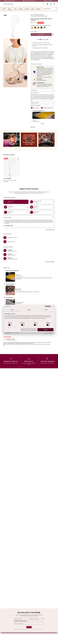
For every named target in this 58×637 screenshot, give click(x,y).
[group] (29, 169)
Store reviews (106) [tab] (15, 332)
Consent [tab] (12, 309)
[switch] (22, 325)
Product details (34, 90)
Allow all (45, 329)
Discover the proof (9, 225)
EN (43, 4)
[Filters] (46, 333)
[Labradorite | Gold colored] (38, 27)
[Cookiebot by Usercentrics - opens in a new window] (46, 306)
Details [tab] (29, 309)
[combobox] (48, 8)
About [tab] (46, 309)
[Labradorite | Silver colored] (44, 27)
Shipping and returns (35, 102)
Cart (54, 4)
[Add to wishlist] (53, 34)
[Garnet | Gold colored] (35, 27)
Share (33, 126)
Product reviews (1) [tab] (7, 332)
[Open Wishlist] (51, 3)
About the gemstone (35, 92)
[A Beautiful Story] (9, 4)
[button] (43, 114)
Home (32, 14)
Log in (48, 4)
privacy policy (26, 318)
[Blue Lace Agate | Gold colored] (32, 27)
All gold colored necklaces (39, 14)
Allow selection (29, 329)
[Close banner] (53, 306)
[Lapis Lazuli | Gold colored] (41, 27)
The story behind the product (36, 64)
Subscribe (29, 627)
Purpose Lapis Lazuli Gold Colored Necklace (9, 180)
